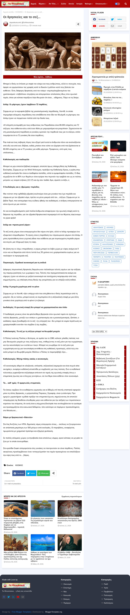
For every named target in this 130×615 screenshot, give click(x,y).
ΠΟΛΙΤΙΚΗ (107, 257)
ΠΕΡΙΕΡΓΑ (97, 257)
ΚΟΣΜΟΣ (19, 12)
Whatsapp (44, 473)
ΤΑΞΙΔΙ (105, 261)
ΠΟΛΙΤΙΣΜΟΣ (119, 257)
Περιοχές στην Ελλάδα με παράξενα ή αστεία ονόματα (115, 88)
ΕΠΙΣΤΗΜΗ (110, 240)
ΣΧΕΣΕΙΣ (96, 261)
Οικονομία (67, 584)
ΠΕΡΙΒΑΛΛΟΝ (113, 253)
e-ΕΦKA (100, 384)
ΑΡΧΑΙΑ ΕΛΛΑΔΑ (99, 232)
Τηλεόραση (108, 599)
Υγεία (106, 588)
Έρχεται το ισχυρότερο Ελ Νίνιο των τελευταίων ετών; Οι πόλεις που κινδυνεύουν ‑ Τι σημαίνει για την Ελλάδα (117, 194)
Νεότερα (88, 4)
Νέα (65, 592)
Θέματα (42, 4)
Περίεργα (67, 603)
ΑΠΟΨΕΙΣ (110, 227)
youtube (102, 26)
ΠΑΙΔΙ (117, 248)
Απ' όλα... (53, 4)
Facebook (20, 473)
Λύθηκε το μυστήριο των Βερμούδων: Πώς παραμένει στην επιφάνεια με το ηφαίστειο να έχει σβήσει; (42, 556)
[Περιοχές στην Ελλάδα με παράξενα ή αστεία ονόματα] (97, 90)
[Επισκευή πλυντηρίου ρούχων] (97, 111)
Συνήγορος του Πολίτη (106, 389)
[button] (125, 3)
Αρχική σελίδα (8, 12)
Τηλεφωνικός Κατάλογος (107, 372)
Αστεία (71, 4)
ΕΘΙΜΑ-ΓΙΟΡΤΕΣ (99, 236)
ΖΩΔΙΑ (120, 240)
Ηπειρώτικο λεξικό (111, 118)
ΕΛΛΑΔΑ (111, 236)
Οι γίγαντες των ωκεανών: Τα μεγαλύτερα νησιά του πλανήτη (42, 520)
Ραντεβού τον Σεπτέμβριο (98, 156)
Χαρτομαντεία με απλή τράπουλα (108, 77)
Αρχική (33, 4)
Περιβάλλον (108, 592)
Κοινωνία (67, 595)
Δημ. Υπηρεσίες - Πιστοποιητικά (103, 352)
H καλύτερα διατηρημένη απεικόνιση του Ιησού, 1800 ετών (70, 520)
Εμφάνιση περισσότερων (72, 496)
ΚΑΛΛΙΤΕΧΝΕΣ (107, 244)
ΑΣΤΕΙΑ (111, 232)
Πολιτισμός (108, 595)
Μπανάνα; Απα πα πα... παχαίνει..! (113, 99)
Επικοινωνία (101, 4)
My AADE (101, 347)
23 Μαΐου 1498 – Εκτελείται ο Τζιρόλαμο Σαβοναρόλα (69, 553)
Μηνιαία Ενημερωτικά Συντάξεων (106, 366)
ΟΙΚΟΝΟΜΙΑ (107, 248)
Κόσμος (66, 599)
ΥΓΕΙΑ (95, 265)
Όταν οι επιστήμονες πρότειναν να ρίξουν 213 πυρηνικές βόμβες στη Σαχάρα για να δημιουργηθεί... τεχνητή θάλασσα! (14, 523)
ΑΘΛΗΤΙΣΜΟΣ (98, 227)
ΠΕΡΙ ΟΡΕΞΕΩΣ (98, 253)
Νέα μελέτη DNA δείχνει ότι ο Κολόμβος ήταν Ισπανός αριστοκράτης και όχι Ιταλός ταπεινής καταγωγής (16, 555)
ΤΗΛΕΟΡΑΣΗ (115, 261)
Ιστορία (79, 4)
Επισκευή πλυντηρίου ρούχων (112, 109)
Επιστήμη (67, 588)
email (120, 26)
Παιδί (106, 584)
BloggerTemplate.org (53, 612)
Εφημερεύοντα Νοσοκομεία (108, 393)
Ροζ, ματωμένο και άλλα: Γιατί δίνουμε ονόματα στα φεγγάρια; (118, 158)
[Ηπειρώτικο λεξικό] (97, 121)
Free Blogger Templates (21, 612)
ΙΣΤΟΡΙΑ (96, 244)
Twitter (32, 473)
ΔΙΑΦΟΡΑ (120, 232)
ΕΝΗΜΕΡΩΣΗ (98, 240)
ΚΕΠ (98, 380)
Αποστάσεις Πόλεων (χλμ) (108, 376)
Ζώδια (63, 4)
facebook (102, 19)
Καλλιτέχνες (108, 603)
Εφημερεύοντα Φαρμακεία (107, 397)
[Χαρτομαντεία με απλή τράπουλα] (109, 58)
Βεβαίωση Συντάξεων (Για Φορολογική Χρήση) (108, 359)
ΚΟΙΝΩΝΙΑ (120, 244)
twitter (119, 19)
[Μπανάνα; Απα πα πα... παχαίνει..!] (97, 100)
